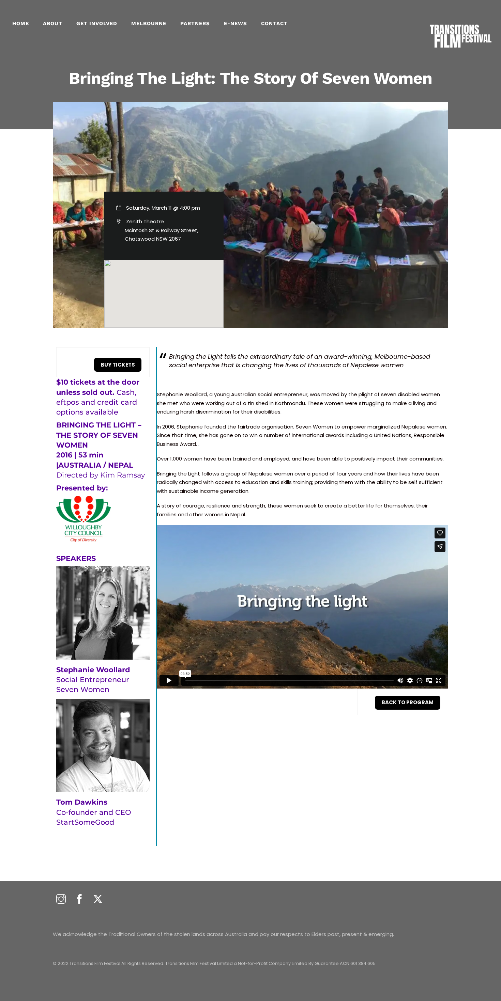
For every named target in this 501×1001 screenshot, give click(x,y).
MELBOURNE (148, 23)
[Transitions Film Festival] (460, 51)
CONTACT (274, 23)
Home (20, 23)
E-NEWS (235, 23)
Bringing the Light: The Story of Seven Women (250, 78)
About (52, 23)
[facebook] (79, 899)
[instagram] (61, 899)
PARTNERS (195, 23)
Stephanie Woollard (93, 669)
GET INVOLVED (96, 23)
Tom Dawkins (81, 802)
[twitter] (98, 899)
